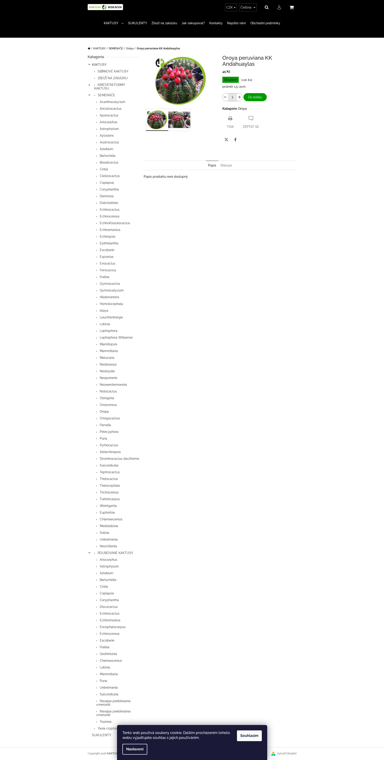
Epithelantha (108, 243)
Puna (103, 438)
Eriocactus (107, 263)
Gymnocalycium (111, 290)
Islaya (103, 310)
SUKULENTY (101, 735)
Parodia (105, 425)
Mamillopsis (108, 344)
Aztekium (106, 149)
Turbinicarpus (109, 499)
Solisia (104, 532)
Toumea (105, 721)
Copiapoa (106, 182)
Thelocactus (108, 479)
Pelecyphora (108, 432)
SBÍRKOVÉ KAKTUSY (112, 71)
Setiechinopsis (110, 452)
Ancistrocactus (110, 108)
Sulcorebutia (108, 465)
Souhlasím (249, 736)
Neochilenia (108, 546)
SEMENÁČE (106, 95)
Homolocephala (111, 304)
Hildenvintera (109, 297)
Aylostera (106, 135)
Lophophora (108, 331)
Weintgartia (108, 506)
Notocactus (108, 391)
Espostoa (106, 256)
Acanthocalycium (112, 102)
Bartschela (107, 156)
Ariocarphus (108, 122)
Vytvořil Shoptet (287, 753)
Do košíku (255, 97)
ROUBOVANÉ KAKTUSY (115, 553)
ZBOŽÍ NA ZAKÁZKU (112, 78)
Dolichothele (108, 203)
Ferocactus (107, 270)
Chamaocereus (110, 660)
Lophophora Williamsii (115, 337)
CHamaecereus (110, 519)
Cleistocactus (109, 176)
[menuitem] (114, 23)
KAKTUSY (99, 64)
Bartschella (107, 580)
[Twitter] (226, 140)
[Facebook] (235, 140)
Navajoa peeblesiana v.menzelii (113, 702)
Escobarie (106, 250)
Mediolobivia (108, 526)
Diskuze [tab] (226, 165)
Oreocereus (108, 405)
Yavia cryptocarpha (111, 728)
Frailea (104, 277)
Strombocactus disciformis (119, 458)
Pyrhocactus (108, 445)
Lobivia (104, 324)
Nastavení (134, 749)
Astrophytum (109, 129)
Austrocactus (109, 142)
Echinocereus (109, 216)
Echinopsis (107, 236)
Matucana (106, 357)
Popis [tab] (212, 165)
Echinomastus (109, 230)
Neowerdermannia (113, 384)
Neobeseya (108, 364)
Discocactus (108, 607)
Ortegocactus (109, 418)
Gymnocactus (109, 283)
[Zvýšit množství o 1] (239, 97)
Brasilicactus (108, 162)
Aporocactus (108, 115)
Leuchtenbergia (111, 317)
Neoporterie (108, 378)
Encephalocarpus (112, 627)
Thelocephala (109, 485)
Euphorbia (107, 512)
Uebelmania (108, 539)
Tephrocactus (109, 472)
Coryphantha (109, 189)
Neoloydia (107, 371)
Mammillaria (108, 351)
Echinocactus (109, 209)
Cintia (103, 169)
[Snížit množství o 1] (225, 97)
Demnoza (106, 196)
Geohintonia (108, 654)
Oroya (104, 411)
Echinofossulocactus (114, 223)
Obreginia (106, 398)
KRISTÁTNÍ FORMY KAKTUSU (109, 86)
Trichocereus (109, 492)
